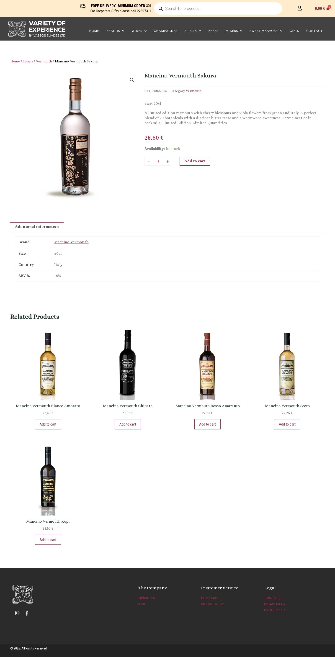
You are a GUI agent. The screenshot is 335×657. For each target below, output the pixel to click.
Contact (314, 31)
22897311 (144, 11)
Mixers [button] (232, 31)
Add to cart (194, 161)
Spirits (28, 61)
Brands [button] (113, 31)
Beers (213, 31)
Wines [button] (136, 31)
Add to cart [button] (48, 424)
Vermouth (44, 61)
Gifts (294, 31)
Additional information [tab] (37, 227)
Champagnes (165, 31)
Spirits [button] (191, 31)
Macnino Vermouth (71, 242)
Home (94, 31)
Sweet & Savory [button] (264, 31)
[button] (132, 80)
